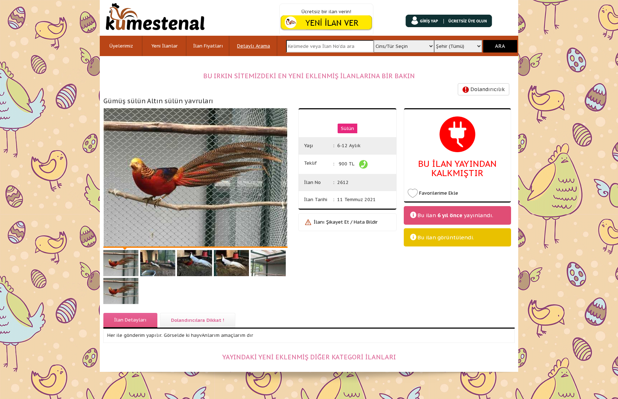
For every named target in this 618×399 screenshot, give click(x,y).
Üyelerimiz (121, 46)
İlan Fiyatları (208, 46)
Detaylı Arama (253, 46)
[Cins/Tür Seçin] (404, 44)
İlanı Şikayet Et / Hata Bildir (346, 222)
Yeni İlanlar (164, 46)
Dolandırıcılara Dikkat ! (197, 320)
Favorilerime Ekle (438, 193)
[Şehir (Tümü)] (458, 44)
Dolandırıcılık (487, 89)
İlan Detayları (130, 320)
